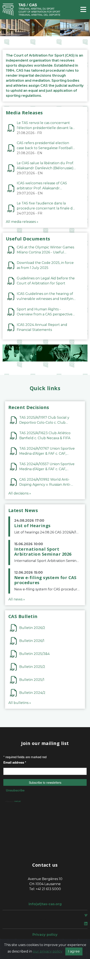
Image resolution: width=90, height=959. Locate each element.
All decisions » (19, 493)
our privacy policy (47, 951)
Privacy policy (45, 935)
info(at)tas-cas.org (45, 904)
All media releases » (22, 222)
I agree (74, 951)
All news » (16, 599)
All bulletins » (19, 703)
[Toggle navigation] (83, 10)
